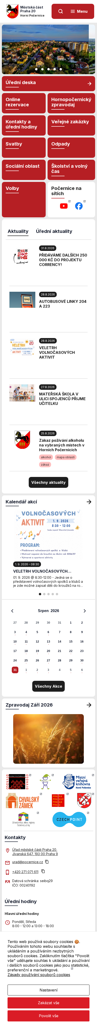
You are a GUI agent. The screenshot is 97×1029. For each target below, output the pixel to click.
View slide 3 (48, 69)
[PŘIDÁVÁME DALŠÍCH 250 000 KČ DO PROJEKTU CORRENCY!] (22, 256)
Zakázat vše (48, 1002)
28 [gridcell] (26, 622)
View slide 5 (61, 69)
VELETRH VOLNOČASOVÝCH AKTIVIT (57, 352)
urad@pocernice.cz (27, 862)
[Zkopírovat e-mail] (47, 862)
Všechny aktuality (48, 482)
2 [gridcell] (82, 622)
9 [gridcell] (82, 632)
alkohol (46, 457)
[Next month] (85, 611)
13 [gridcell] (48, 641)
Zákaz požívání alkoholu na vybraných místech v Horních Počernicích (62, 445)
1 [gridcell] (71, 622)
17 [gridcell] (15, 651)
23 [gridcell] (82, 651)
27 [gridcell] (15, 622)
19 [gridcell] (37, 651)
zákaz (45, 464)
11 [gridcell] (26, 641)
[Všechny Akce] (89, 501)
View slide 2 (42, 69)
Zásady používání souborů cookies (39, 974)
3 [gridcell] (15, 632)
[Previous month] (12, 611)
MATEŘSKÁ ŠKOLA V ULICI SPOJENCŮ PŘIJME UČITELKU (62, 399)
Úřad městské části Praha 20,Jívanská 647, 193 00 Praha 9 (35, 852)
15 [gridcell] (71, 641)
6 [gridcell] (48, 632)
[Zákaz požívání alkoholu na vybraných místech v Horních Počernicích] (22, 439)
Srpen (43, 611)
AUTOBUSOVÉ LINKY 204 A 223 (62, 304)
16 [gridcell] (82, 641)
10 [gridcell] (15, 641)
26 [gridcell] (37, 660)
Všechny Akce (48, 686)
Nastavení (48, 990)
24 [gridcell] (15, 660)
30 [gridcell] (48, 622)
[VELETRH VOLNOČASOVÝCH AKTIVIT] (22, 346)
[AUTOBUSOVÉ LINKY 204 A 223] (22, 299)
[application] (48, 640)
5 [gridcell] (37, 632)
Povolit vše (48, 1015)
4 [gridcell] (26, 632)
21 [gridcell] (59, 651)
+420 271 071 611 (25, 872)
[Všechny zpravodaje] (89, 704)
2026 (55, 611)
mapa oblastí (66, 457)
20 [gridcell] (48, 651)
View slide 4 (54, 69)
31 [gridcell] (59, 622)
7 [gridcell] (60, 632)
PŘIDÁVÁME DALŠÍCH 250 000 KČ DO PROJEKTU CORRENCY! (63, 260)
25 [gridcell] (26, 660)
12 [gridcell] (37, 641)
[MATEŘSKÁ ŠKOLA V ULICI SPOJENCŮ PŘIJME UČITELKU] (22, 392)
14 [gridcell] (59, 641)
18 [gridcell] (26, 651)
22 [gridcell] (71, 651)
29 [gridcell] (37, 622)
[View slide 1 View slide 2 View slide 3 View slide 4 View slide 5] (48, 49)
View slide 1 (36, 69)
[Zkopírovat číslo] (43, 872)
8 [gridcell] (71, 632)
